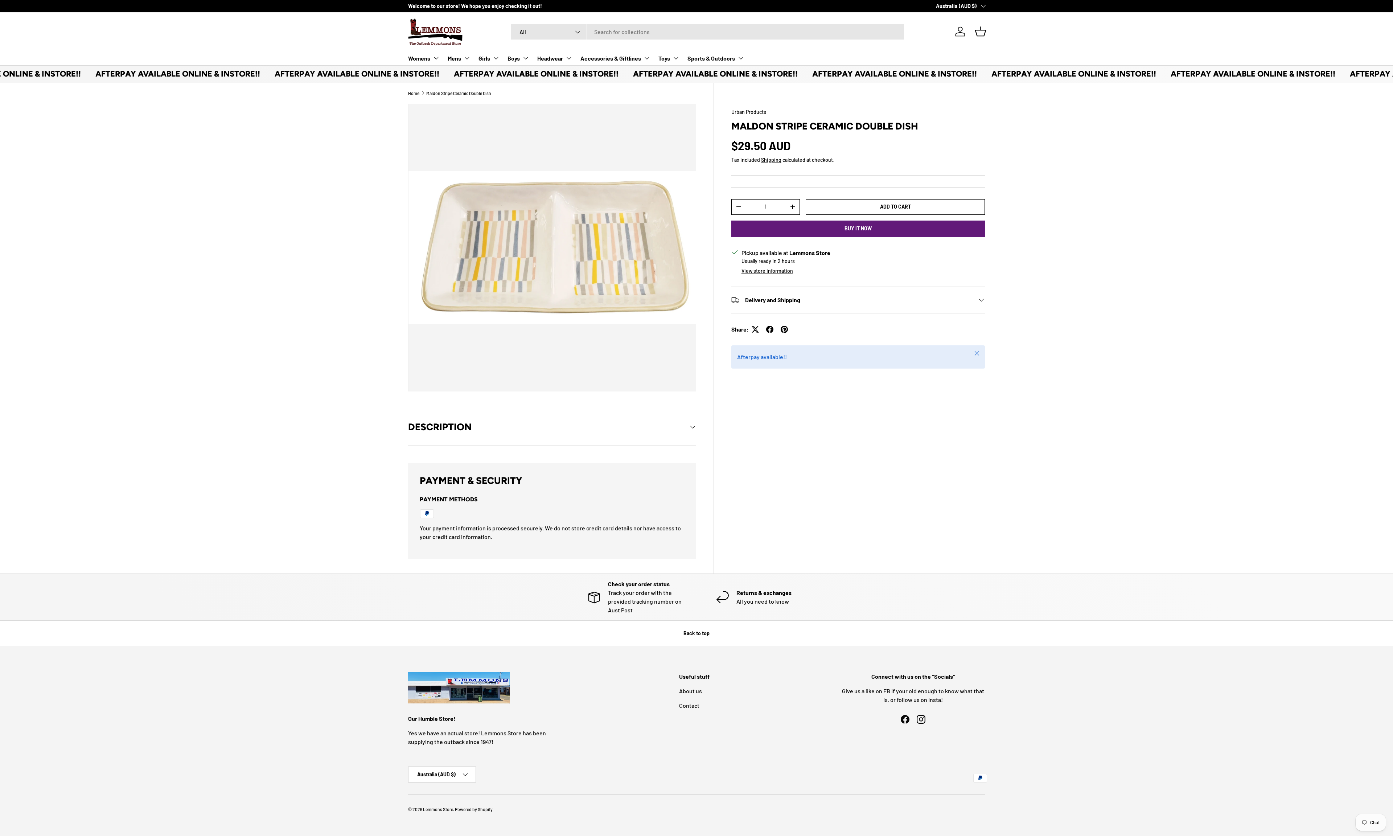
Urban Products (748, 112)
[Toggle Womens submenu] (436, 58)
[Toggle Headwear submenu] (568, 58)
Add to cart (895, 207)
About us (690, 690)
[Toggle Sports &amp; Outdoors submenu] (740, 58)
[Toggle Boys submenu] (525, 58)
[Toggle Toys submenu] (675, 58)
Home (413, 93)
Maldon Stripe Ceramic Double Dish (458, 93)
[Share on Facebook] (770, 329)
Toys (664, 58)
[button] (981, 32)
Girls (484, 58)
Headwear (550, 58)
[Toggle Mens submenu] (467, 58)
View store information (767, 271)
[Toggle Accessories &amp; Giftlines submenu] (646, 58)
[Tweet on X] (755, 329)
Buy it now (858, 228)
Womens (419, 58)
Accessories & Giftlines (610, 58)
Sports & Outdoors (711, 58)
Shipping (771, 160)
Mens (454, 58)
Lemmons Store (438, 809)
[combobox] (707, 32)
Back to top (696, 633)
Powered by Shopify (474, 809)
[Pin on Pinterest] (784, 329)
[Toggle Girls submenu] (496, 58)
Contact (689, 705)
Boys (514, 58)
